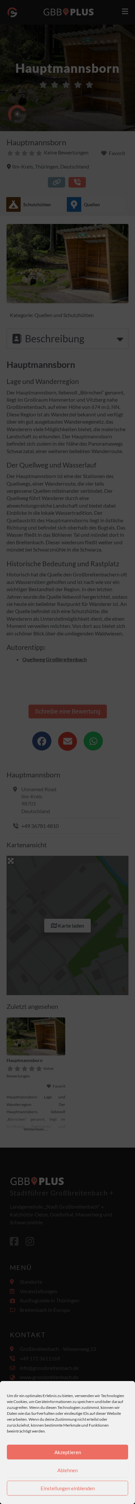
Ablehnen (67, 1470)
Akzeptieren (67, 1452)
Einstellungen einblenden (68, 1488)
